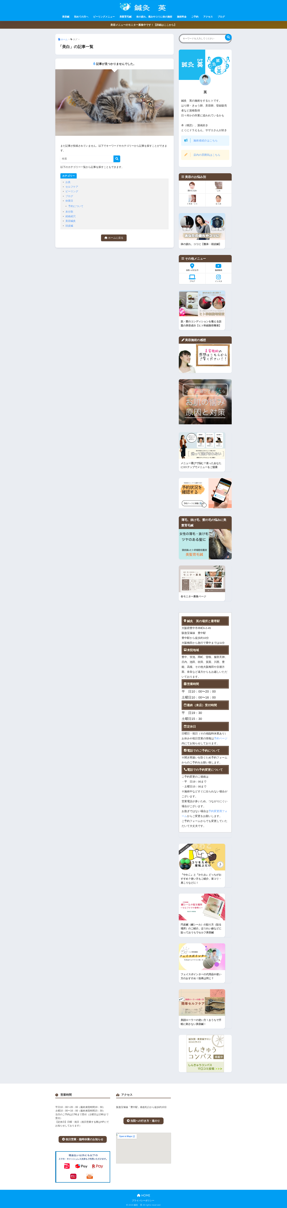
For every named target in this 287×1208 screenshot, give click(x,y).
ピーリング (71, 191)
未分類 (69, 211)
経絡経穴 (70, 216)
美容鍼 (65, 16)
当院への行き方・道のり (145, 1120)
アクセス (208, 16)
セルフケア (71, 186)
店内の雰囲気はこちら (206, 154)
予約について (75, 206)
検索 (228, 37)
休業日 (69, 200)
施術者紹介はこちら (205, 140)
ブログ (221, 16)
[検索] (116, 158)
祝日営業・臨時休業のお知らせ (84, 1139)
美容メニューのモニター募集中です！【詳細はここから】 (143, 24)
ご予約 (195, 16)
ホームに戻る (115, 237)
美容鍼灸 (70, 221)
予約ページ (220, 738)
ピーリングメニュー (104, 16)
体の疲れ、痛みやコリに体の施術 (154, 16)
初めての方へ (81, 16)
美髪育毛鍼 (126, 16)
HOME (145, 1195)
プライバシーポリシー (143, 1200)
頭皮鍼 (69, 225)
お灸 (68, 182)
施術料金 (182, 16)
